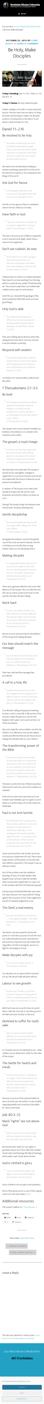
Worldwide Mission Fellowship (22, 6)
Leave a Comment (28, 43)
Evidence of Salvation (17, 1246)
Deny (22, 1393)
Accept (22, 1387)
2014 (29, 1194)
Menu (23, 14)
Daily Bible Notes (27, 1238)
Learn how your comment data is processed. (21, 1336)
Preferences (22, 1399)
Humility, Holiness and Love (22, 1252)
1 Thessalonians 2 (29, 1207)
